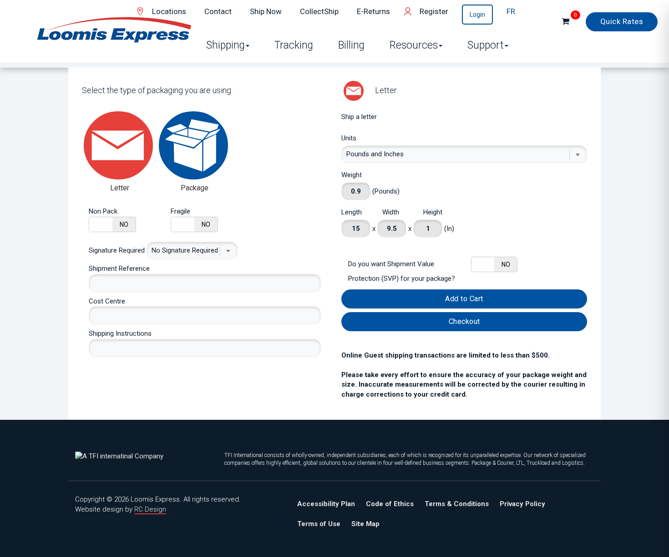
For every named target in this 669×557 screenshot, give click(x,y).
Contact (218, 11)
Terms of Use (318, 524)
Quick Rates (622, 21)
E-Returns (373, 11)
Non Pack (103, 211)
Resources (414, 45)
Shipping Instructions (120, 333)
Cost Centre (107, 301)
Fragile (180, 211)
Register (434, 11)
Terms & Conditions (457, 504)
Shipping (225, 45)
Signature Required (117, 250)
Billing (351, 45)
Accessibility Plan (326, 504)
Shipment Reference (119, 268)
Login (477, 14)
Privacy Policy (522, 504)
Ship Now (266, 11)
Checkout (464, 321)
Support (485, 45)
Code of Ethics (390, 504)
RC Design (150, 509)
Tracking (293, 45)
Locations (169, 11)
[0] (565, 22)
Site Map (365, 524)
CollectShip (319, 11)
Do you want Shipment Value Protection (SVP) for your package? (401, 271)
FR (511, 11)
